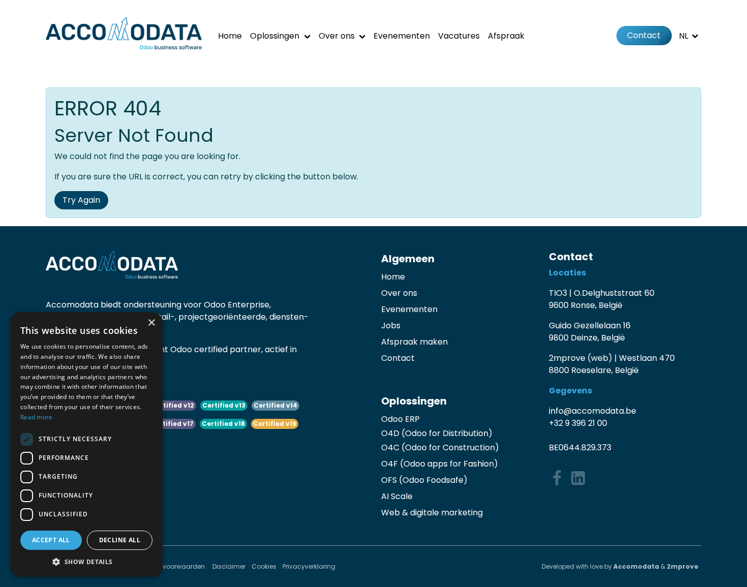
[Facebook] (557, 478)
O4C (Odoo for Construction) (440, 447)
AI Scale (397, 496)
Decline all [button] (119, 540)
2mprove (682, 566)
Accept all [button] (51, 540)
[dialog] (86, 444)
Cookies (264, 566)
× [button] (151, 323)
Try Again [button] (81, 200)
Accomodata (636, 566)
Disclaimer (228, 566)
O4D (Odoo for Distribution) (436, 433)
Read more (36, 417)
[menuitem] (230, 35)
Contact (644, 35)
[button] (86, 562)
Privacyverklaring (309, 566)
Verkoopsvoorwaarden (170, 566)
